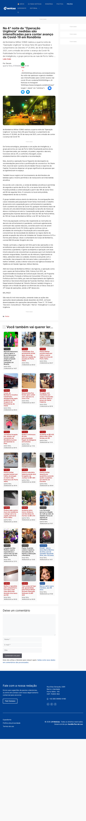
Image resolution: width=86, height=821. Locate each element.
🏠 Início (21, 4)
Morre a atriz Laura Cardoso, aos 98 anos (47, 588)
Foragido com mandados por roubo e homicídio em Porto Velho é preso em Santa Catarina (46, 397)
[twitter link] (48, 704)
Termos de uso (8, 726)
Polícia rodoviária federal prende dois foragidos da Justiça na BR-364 (29, 475)
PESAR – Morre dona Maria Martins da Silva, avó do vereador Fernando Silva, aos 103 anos (47, 551)
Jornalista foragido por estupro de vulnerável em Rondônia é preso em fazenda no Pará (11, 439)
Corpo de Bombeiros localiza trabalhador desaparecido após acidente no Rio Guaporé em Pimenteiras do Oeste (11, 399)
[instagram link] (51, 704)
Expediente (22, 8)
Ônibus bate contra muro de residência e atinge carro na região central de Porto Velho (11, 513)
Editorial (33, 8)
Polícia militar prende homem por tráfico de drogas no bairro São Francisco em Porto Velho (11, 476)
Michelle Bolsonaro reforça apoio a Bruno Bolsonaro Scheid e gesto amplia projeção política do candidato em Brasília (11, 358)
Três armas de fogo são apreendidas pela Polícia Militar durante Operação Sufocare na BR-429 (29, 590)
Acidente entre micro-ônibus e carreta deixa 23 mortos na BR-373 (28, 513)
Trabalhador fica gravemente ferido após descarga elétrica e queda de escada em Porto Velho (29, 356)
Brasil (42, 583)
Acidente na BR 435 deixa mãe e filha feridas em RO (47, 436)
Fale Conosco (10, 701)
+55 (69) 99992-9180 (57, 699)
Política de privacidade (11, 723)
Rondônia (49, 4)
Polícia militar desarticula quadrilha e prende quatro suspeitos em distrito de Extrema (46, 476)
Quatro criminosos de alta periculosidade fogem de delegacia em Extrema (29, 438)
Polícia (70, 4)
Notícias (43, 545)
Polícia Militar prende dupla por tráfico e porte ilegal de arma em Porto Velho (46, 355)
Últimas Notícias (34, 4)
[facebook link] (55, 704)
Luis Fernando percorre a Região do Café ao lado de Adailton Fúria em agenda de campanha (46, 514)
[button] (18, 12)
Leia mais (7, 59)
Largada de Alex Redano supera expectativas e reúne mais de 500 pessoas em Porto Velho (10, 552)
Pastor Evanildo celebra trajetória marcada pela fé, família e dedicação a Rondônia (29, 551)
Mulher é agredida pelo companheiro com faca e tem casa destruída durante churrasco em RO (10, 590)
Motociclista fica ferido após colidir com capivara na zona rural (28, 395)
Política (60, 4)
